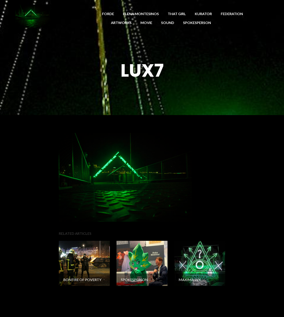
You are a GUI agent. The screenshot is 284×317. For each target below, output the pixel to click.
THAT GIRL (177, 14)
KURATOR (203, 14)
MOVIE (146, 22)
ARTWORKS (121, 22)
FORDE (108, 14)
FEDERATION (232, 14)
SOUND (167, 22)
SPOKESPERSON (197, 22)
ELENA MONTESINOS (141, 14)
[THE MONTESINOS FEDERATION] (33, 16)
